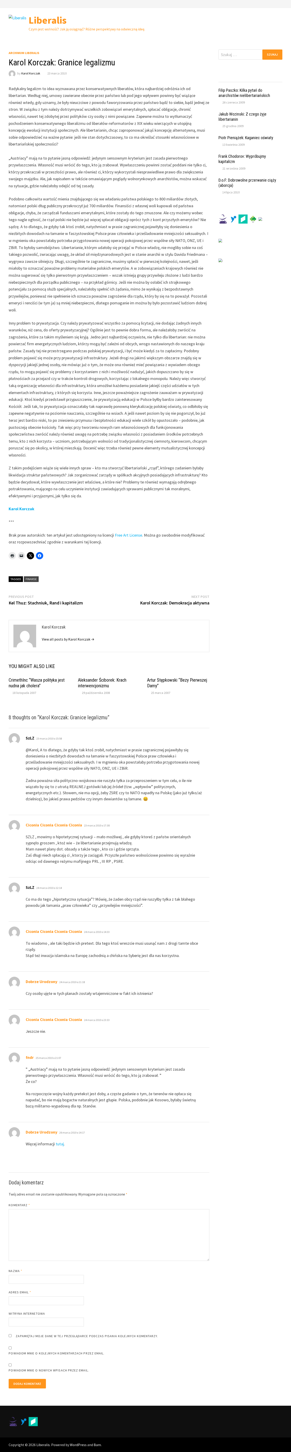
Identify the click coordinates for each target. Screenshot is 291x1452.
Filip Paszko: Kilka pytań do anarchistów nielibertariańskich (244, 93)
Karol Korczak (30, 73)
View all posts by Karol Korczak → (68, 639)
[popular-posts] (226, 77)
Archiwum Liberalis (24, 53)
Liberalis (48, 20)
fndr (30, 1057)
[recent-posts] (242, 77)
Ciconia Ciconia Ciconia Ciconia (54, 825)
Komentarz (19, 1205)
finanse (31, 579)
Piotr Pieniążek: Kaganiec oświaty (245, 137)
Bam (97, 1444)
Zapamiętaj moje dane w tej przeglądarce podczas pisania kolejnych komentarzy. (87, 1336)
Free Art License (128, 535)
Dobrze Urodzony (41, 981)
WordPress (78, 1444)
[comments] (258, 77)
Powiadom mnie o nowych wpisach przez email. (49, 1370)
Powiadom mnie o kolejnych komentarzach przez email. (56, 1353)
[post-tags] (274, 77)
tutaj (60, 1143)
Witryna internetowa (27, 1313)
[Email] (280, 3)
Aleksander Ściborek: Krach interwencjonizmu (102, 682)
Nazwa (15, 1271)
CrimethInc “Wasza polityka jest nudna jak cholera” (37, 682)
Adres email (20, 1292)
